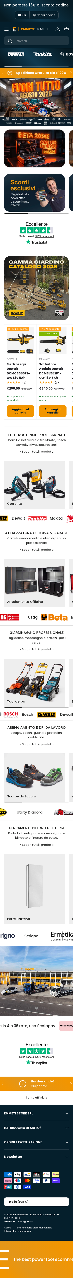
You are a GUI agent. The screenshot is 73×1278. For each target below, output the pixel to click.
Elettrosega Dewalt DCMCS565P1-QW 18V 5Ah (18, 371)
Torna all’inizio (36, 1098)
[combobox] (36, 40)
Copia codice (45, 15)
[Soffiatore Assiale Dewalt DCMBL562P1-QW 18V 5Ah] (53, 340)
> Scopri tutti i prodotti (36, 451)
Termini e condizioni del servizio (33, 1227)
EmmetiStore (20, 1214)
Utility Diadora (45, 812)
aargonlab (26, 1221)
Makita (42, 518)
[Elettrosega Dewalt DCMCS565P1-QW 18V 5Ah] (20, 340)
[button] (66, 29)
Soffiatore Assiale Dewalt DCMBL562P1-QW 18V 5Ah (51, 371)
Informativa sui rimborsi (17, 1231)
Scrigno (9, 936)
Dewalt (43, 714)
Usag (47, 617)
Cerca (7, 1227)
